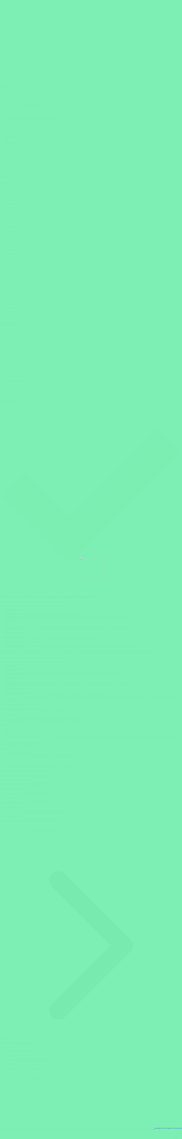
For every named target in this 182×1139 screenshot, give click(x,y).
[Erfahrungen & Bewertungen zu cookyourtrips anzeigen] (167, 1129)
